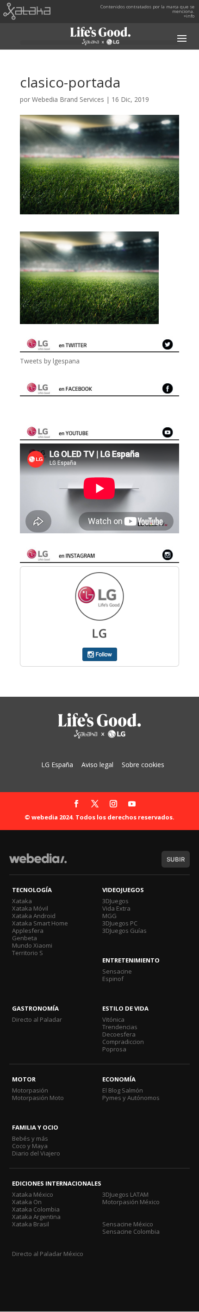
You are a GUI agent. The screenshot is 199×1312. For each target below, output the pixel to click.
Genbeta (24, 938)
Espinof (113, 978)
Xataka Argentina (36, 1216)
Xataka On (27, 1202)
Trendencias (119, 1027)
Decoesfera (119, 1034)
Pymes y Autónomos (131, 1097)
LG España (57, 764)
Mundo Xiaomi (32, 945)
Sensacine (117, 971)
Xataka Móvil (30, 908)
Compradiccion (123, 1041)
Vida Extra (116, 908)
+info (189, 16)
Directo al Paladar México (47, 1253)
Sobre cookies (143, 764)
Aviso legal (97, 764)
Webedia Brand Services (68, 99)
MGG (109, 915)
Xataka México (32, 1194)
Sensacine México (127, 1224)
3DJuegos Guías (124, 930)
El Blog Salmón (122, 1090)
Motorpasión (30, 1090)
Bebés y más (30, 1138)
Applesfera (28, 930)
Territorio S (27, 952)
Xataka (22, 901)
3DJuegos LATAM (125, 1194)
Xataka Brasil (30, 1224)
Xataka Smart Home (40, 923)
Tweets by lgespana (50, 360)
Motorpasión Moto (38, 1097)
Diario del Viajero (36, 1153)
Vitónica (113, 1019)
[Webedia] (38, 863)
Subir (176, 859)
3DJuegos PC (119, 923)
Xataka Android (34, 915)
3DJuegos (115, 901)
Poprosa (114, 1049)
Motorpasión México (131, 1202)
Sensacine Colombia (131, 1231)
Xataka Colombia (36, 1209)
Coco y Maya (30, 1146)
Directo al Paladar (37, 1019)
